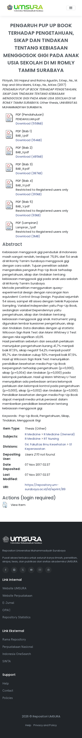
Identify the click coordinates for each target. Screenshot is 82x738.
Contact (7, 690)
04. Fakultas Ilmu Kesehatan (45, 444)
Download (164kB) (29, 140)
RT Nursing (51, 438)
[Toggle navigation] (70, 8)
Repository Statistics (16, 617)
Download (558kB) (29, 123)
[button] (4, 505)
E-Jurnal (8, 603)
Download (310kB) (29, 194)
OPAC (6, 610)
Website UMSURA (14, 588)
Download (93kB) (28, 215)
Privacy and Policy (45, 725)
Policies (7, 698)
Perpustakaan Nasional (17, 647)
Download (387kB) (29, 173)
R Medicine (33, 434)
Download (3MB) (28, 236)
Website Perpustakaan (17, 595)
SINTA (6, 661)
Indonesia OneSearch (16, 654)
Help (5, 683)
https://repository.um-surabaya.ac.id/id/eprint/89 (45, 487)
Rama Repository (14, 639)
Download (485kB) (29, 156)
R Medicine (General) (59, 434)
